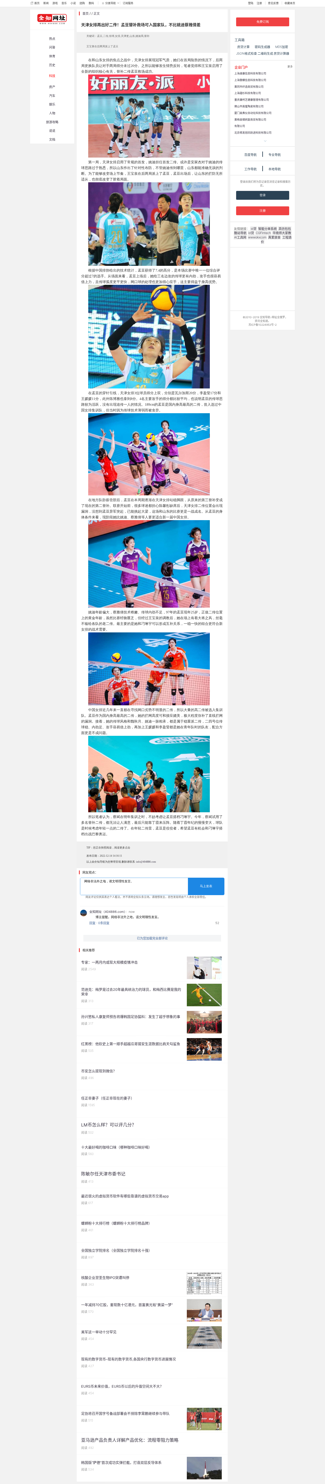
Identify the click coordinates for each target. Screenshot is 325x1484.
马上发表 (206, 886)
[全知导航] (48, 27)
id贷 (253, 228)
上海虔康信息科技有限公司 (250, 73)
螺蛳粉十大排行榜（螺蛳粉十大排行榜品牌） (116, 1223)
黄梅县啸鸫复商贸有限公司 (250, 119)
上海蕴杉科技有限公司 (247, 93)
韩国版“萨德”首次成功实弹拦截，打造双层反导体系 (121, 1462)
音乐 (64, 3)
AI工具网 (240, 237)
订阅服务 (128, 3)
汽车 (52, 95)
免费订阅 (262, 21)
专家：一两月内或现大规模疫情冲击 (109, 962)
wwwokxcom (257, 237)
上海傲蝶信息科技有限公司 (250, 80)
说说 (52, 130)
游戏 (55, 3)
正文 (97, 13)
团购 (82, 3)
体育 (52, 56)
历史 (52, 65)
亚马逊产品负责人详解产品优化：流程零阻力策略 (129, 1440)
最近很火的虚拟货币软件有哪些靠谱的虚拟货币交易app (125, 1196)
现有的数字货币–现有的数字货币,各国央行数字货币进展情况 (128, 1359)
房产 (52, 87)
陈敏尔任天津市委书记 (103, 1174)
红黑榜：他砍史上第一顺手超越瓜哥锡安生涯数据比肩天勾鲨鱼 (130, 1044)
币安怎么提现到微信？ (99, 1071)
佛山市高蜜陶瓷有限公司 (249, 106)
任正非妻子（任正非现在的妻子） (107, 1098)
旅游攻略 (52, 122)
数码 (91, 3)
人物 (52, 113)
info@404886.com (146, 861)
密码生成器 (262, 47)
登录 (263, 195)
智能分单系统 (267, 228)
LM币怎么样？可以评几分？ (108, 1125)
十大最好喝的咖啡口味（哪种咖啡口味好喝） (116, 1147)
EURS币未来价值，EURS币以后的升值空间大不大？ (122, 1386)
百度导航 (250, 154)
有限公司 (239, 126)
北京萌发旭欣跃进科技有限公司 (252, 132)
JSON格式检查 (246, 53)
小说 (73, 3)
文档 (52, 139)
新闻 (46, 3)
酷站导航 (240, 233)
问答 (52, 47)
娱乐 (52, 104)
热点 (52, 38)
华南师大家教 (282, 233)
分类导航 (110, 3)
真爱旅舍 (274, 237)
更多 (290, 66)
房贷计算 (243, 47)
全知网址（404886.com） (107, 911)
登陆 (250, 3)
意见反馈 (273, 3)
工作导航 (250, 169)
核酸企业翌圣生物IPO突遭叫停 (105, 1277)
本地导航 (274, 169)
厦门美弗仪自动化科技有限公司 (252, 113)
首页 (37, 3)
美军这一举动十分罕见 (99, 1332)
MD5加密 (281, 47)
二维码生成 (265, 53)
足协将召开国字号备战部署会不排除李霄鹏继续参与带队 (125, 1413)
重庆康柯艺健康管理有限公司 (251, 99)
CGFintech (263, 233)
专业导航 (274, 154)
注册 (259, 3)
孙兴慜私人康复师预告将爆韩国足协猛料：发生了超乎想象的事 (130, 1016)
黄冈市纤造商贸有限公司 (249, 86)
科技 (52, 76)
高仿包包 (285, 228)
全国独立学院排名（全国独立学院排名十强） (116, 1250)
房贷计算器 (281, 53)
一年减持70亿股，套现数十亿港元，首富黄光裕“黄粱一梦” (127, 1305)
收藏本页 (290, 3)
